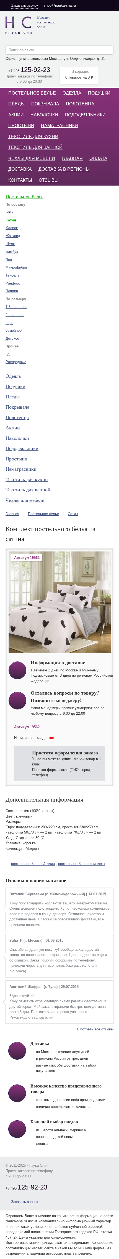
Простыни (21, 125)
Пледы (16, 103)
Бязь (10, 212)
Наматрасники (59, 125)
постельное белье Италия (33, 864)
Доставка (20, 169)
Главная (72, 158)
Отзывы (48, 180)
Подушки (99, 93)
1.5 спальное (16, 307)
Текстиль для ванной (35, 147)
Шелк (10, 244)
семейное (14, 330)
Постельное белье (32, 93)
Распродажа (16, 362)
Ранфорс (13, 283)
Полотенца (80, 103)
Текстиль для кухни (33, 136)
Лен (9, 260)
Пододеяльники (85, 114)
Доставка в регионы (64, 169)
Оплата (98, 158)
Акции (16, 114)
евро (9, 323)
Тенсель (12, 275)
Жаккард (13, 236)
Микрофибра (16, 267)
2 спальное (15, 315)
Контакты (20, 180)
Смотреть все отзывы (95, 1029)
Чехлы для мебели (31, 158)
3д (8, 354)
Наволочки (44, 114)
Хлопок (12, 228)
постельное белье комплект (81, 864)
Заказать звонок (24, 5)
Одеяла (72, 93)
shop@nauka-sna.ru (60, 5)
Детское (12, 338)
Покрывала (45, 103)
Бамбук (12, 252)
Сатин (73, 514)
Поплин (12, 291)
